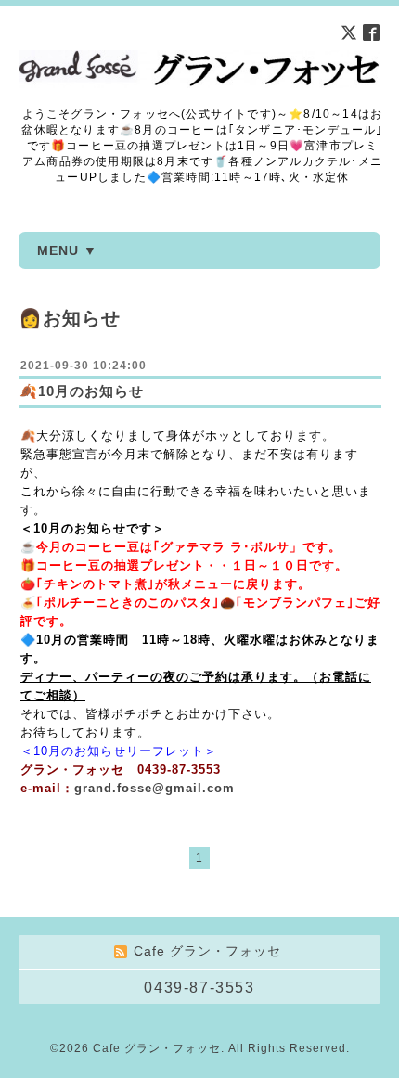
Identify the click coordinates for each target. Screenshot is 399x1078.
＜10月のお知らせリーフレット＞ (118, 751)
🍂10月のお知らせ (81, 391)
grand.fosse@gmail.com (154, 788)
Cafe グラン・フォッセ (157, 1048)
